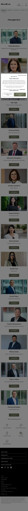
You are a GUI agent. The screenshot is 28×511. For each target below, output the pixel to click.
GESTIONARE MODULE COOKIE (8, 94)
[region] (14, 85)
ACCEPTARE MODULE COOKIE (20, 94)
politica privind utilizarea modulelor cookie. (17, 90)
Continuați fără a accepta (22, 75)
